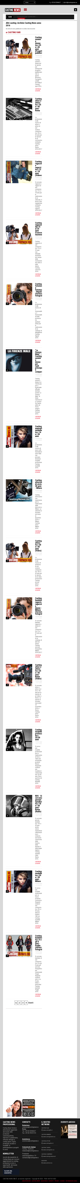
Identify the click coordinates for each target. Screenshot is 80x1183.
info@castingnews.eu (71, 2)
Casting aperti (36, 1181)
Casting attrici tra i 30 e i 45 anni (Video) (38, 546)
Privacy (57, 1181)
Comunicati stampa (29, 1147)
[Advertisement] (20, 1068)
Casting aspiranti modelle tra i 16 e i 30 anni (39, 431)
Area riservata (26, 1181)
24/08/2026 (21, 19)
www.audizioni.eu (47, 1163)
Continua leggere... (38, 90)
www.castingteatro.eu (48, 1150)
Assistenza (26, 1139)
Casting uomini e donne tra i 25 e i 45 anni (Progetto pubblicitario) (41, 45)
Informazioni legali (71, 1181)
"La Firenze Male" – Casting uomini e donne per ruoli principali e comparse (39, 361)
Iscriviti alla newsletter (8, 1172)
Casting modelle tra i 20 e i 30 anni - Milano (38, 876)
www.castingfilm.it (47, 1130)
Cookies (62, 1181)
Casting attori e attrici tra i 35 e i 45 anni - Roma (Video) (38, 672)
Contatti (51, 1181)
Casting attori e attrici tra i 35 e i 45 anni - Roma (38, 105)
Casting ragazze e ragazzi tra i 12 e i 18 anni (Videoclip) (40, 168)
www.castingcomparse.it (49, 1156)
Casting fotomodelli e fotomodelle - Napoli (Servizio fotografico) (40, 290)
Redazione (26, 1125)
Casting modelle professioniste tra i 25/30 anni (41, 734)
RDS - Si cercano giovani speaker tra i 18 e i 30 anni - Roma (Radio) (38, 804)
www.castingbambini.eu (49, 1136)
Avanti (30, 1002)
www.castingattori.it (48, 1143)
